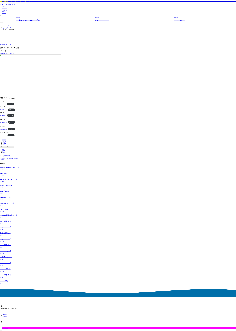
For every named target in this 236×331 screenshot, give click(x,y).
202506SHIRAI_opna (3, 122)
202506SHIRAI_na (3, 115)
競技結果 (4, 6)
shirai (3, 152)
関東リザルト (12, 44)
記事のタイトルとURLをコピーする (6, 146)
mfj (3, 151)
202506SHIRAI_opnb (3, 109)
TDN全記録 (4, 11)
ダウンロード (10, 103)
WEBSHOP (4, 8)
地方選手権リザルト (4, 44)
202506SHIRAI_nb (3, 103)
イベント (4, 13)
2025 (3, 149)
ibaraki (3, 150)
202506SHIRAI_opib (3, 129)
